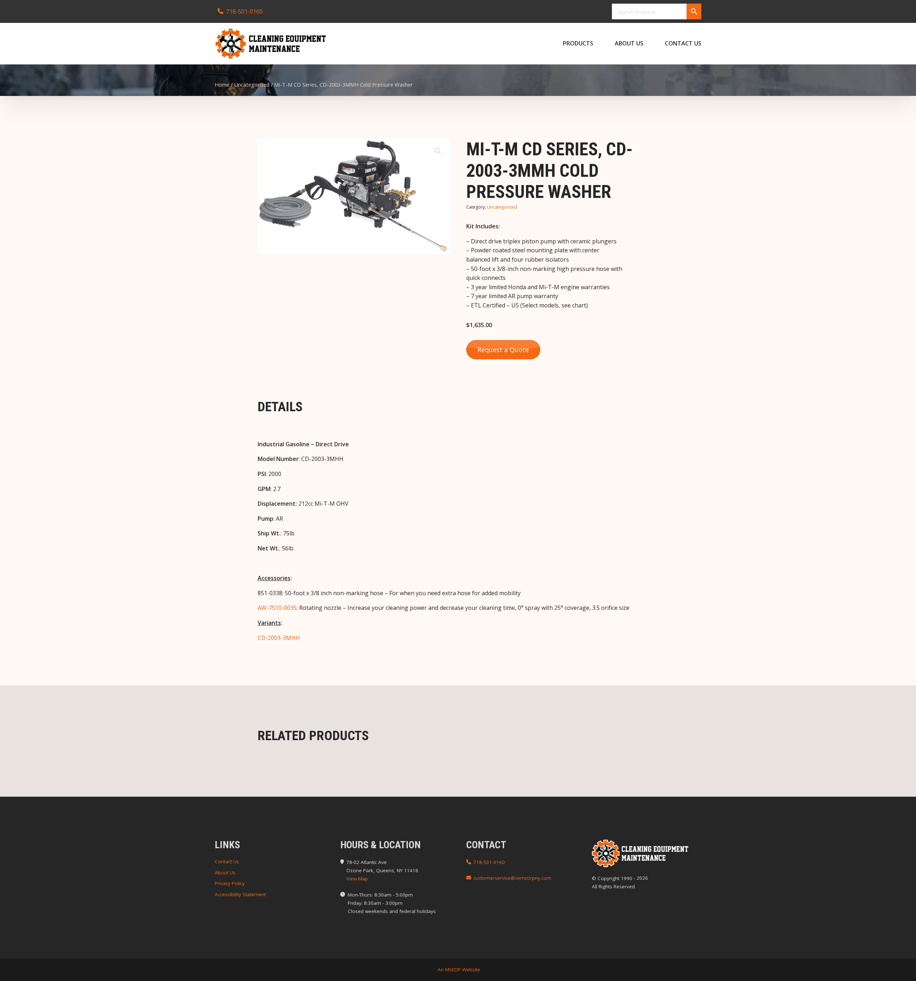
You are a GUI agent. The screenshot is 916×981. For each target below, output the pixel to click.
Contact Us (683, 43)
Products (578, 43)
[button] (438, 151)
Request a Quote (503, 349)
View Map (357, 878)
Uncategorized (251, 84)
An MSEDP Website (458, 969)
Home (222, 84)
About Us (629, 43)
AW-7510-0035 (277, 608)
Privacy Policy (230, 883)
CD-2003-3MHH (279, 638)
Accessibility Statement (240, 894)
